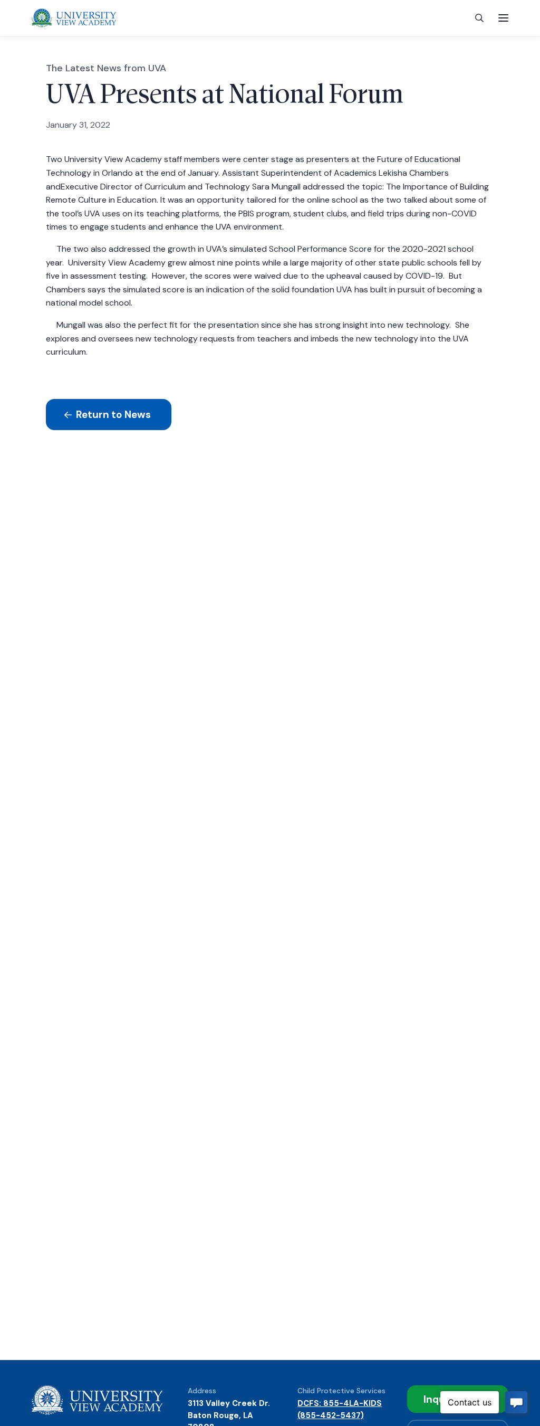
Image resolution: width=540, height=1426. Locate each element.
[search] (479, 18)
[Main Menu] (503, 17)
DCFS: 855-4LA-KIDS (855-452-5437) (339, 1409)
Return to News (112, 414)
